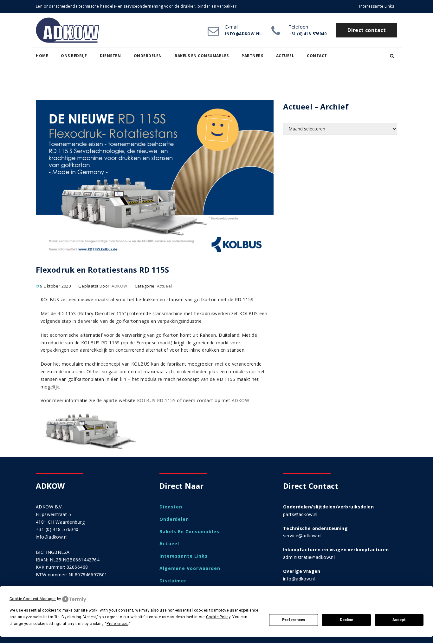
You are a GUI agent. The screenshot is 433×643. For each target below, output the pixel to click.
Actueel (285, 55)
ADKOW (119, 286)
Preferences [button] (117, 623)
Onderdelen (148, 55)
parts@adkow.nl (300, 514)
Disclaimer (172, 581)
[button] (392, 56)
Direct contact (366, 30)
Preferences (293, 620)
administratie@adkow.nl (309, 557)
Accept (399, 620)
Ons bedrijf (74, 55)
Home (42, 55)
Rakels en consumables (202, 55)
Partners (252, 55)
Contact (317, 55)
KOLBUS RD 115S (156, 400)
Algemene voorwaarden (189, 568)
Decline (346, 620)
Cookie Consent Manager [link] (33, 599)
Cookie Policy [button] (218, 617)
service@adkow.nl (302, 536)
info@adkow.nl (52, 537)
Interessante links (376, 6)
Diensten (110, 55)
